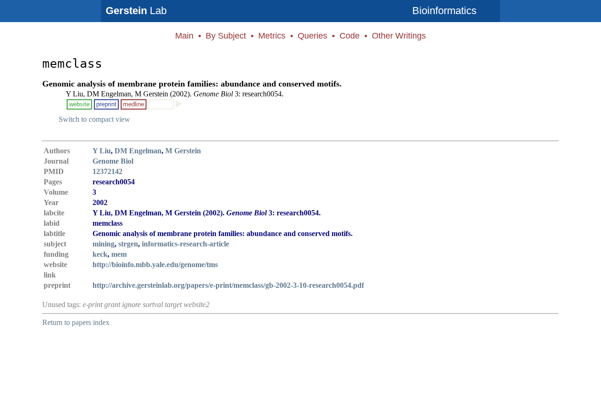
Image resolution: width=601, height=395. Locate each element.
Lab (136, 10)
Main (184, 35)
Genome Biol (112, 161)
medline (133, 104)
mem (119, 254)
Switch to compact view (94, 119)
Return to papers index (75, 322)
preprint (106, 104)
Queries (312, 35)
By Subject (226, 35)
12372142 (107, 171)
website (79, 104)
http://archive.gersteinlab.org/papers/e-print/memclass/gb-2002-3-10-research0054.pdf (228, 285)
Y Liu (101, 151)
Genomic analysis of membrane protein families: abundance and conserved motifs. (192, 83)
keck (100, 254)
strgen (128, 244)
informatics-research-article (185, 244)
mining (103, 244)
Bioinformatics (444, 10)
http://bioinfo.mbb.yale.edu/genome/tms (155, 265)
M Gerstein (183, 151)
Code (349, 35)
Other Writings (399, 35)
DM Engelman (138, 151)
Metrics (271, 35)
